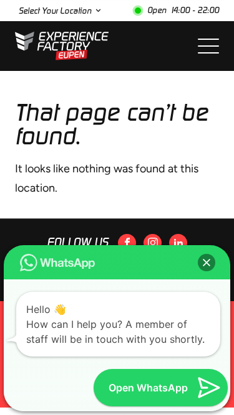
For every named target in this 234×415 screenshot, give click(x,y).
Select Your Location (55, 11)
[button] (206, 262)
